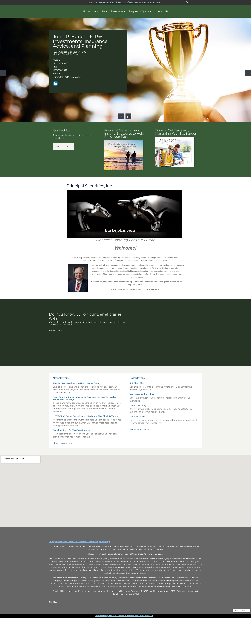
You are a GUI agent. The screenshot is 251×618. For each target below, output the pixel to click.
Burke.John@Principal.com (67, 77)
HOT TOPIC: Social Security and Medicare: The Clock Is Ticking (86, 416)
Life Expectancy (138, 405)
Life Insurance (137, 416)
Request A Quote (139, 11)
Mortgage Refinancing (141, 394)
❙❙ (128, 116)
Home (86, 11)
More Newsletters (63, 443)
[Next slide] (248, 73)
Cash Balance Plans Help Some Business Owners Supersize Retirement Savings (84, 398)
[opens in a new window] (123, 155)
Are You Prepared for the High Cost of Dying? (77, 383)
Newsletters (61, 378)
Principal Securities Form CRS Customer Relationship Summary (79, 541)
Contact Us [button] (62, 146)
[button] (123, 155)
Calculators (137, 378)
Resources (117, 11)
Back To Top (240, 611)
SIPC (60, 583)
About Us (99, 11)
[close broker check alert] (187, 2)
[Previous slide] (3, 73)
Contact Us (161, 11)
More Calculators (139, 429)
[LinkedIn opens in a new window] (55, 84)
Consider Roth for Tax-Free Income (71, 430)
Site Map (53, 602)
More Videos (55, 330)
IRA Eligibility (136, 383)
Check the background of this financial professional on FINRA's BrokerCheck (124, 2)
